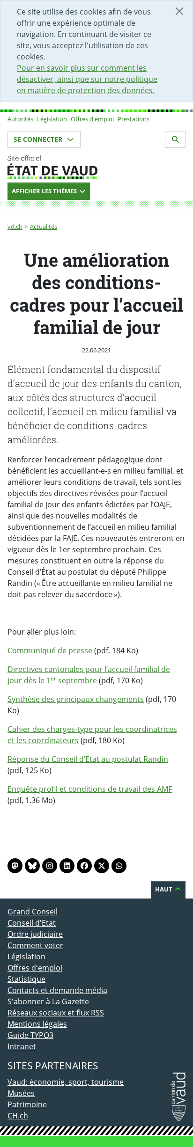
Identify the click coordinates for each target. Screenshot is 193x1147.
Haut (164, 889)
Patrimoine (27, 1104)
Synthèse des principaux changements (75, 699)
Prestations (133, 119)
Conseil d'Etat (31, 923)
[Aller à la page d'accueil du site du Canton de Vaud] (96, 167)
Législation (52, 119)
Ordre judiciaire (35, 934)
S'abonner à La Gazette (48, 1001)
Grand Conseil (32, 911)
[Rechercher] (175, 139)
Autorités (20, 119)
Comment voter (35, 945)
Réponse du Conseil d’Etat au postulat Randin (87, 759)
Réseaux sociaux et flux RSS (55, 1013)
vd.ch (14, 226)
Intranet (21, 1046)
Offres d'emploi (92, 119)
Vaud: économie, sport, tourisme (65, 1082)
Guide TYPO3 (30, 1035)
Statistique (26, 979)
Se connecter (39, 139)
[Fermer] (179, 11)
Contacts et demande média (57, 990)
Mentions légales (37, 1024)
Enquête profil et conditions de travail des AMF (89, 789)
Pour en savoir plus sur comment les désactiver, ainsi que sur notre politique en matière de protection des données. (87, 79)
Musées (21, 1093)
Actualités (43, 226)
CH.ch (17, 1115)
